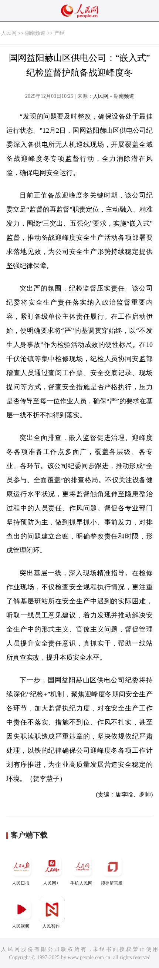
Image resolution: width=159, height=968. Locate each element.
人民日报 (21, 883)
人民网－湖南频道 (113, 96)
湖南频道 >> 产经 (45, 33)
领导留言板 (112, 883)
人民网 (9, 33)
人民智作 (51, 926)
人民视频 (21, 926)
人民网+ (51, 883)
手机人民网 (81, 883)
